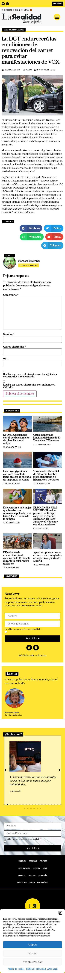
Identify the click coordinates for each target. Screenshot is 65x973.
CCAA (45, 868)
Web (5, 359)
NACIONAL (22, 861)
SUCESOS (31, 875)
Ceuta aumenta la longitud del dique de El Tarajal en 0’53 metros (46, 437)
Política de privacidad (36, 969)
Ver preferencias (32, 961)
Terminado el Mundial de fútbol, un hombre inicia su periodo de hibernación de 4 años (46, 475)
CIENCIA (36, 868)
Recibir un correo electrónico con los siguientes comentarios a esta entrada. (30, 375)
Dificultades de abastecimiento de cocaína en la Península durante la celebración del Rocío (16, 558)
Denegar (33, 953)
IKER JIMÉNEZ (42, 883)
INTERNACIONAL (24, 868)
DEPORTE (21, 875)
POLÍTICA (43, 861)
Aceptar (32, 944)
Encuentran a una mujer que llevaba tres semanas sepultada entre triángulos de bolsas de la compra (17, 513)
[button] (60, 912)
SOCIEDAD (33, 861)
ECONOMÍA (42, 875)
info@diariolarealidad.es (32, 655)
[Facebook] (7, 3)
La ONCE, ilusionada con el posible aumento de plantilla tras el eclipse (16, 439)
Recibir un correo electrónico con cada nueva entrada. (29, 386)
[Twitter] (3, 3)
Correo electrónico (14, 347)
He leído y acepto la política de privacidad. (23, 629)
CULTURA (31, 883)
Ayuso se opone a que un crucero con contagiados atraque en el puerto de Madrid (47, 556)
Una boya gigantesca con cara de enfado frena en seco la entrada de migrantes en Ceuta (17, 475)
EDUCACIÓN (22, 883)
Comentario (10, 295)
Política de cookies (16, 969)
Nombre (8, 334)
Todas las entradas (28, 265)
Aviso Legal (52, 969)
